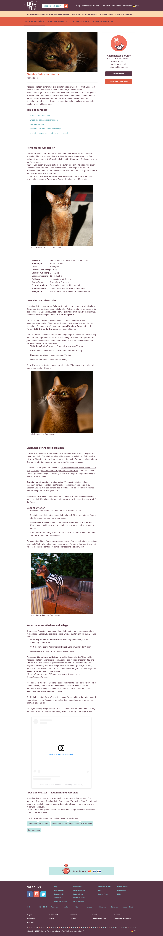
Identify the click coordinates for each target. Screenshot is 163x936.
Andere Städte (128, 907)
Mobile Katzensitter (61, 901)
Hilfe (119, 894)
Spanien (73, 918)
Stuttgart (114, 907)
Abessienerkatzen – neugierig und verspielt (49, 133)
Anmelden (127, 6)
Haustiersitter (59, 890)
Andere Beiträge (34, 22)
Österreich (30, 922)
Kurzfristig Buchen (79, 898)
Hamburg (66, 907)
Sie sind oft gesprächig (37, 496)
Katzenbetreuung (58, 22)
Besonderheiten (37, 124)
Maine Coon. (84, 179)
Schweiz (52, 918)
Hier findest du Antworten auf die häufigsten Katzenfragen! (52, 818)
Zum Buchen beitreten (111, 6)
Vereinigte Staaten (99, 918)
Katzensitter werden (91, 6)
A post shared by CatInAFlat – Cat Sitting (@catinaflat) (61, 784)
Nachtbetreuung (78, 901)
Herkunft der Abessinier (40, 116)
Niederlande (31, 918)
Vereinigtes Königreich (122, 918)
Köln (76, 907)
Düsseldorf (43, 907)
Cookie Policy (103, 894)
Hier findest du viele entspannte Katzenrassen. (63, 547)
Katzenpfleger (78, 894)
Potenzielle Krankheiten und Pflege (45, 129)
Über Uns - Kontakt (105, 887)
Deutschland (53, 915)
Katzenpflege (81, 22)
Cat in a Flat (87, 95)
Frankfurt (54, 907)
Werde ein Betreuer (119, 81)
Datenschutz (121, 890)
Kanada (117, 915)
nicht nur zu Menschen (55, 485)
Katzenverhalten (103, 22)
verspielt (87, 453)
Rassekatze (52, 683)
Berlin (29, 907)
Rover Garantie (122, 887)
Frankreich (74, 915)
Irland (94, 915)
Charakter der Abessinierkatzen (44, 120)
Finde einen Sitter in (52, 6)
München (102, 907)
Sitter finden (118, 74)
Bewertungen (77, 887)
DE (137, 6)
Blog (78, 6)
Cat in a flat (31, 5)
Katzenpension (59, 894)
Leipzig (89, 907)
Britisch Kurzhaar (65, 179)
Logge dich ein (76, 14)
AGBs (100, 890)
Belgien (29, 915)
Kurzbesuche (58, 898)
